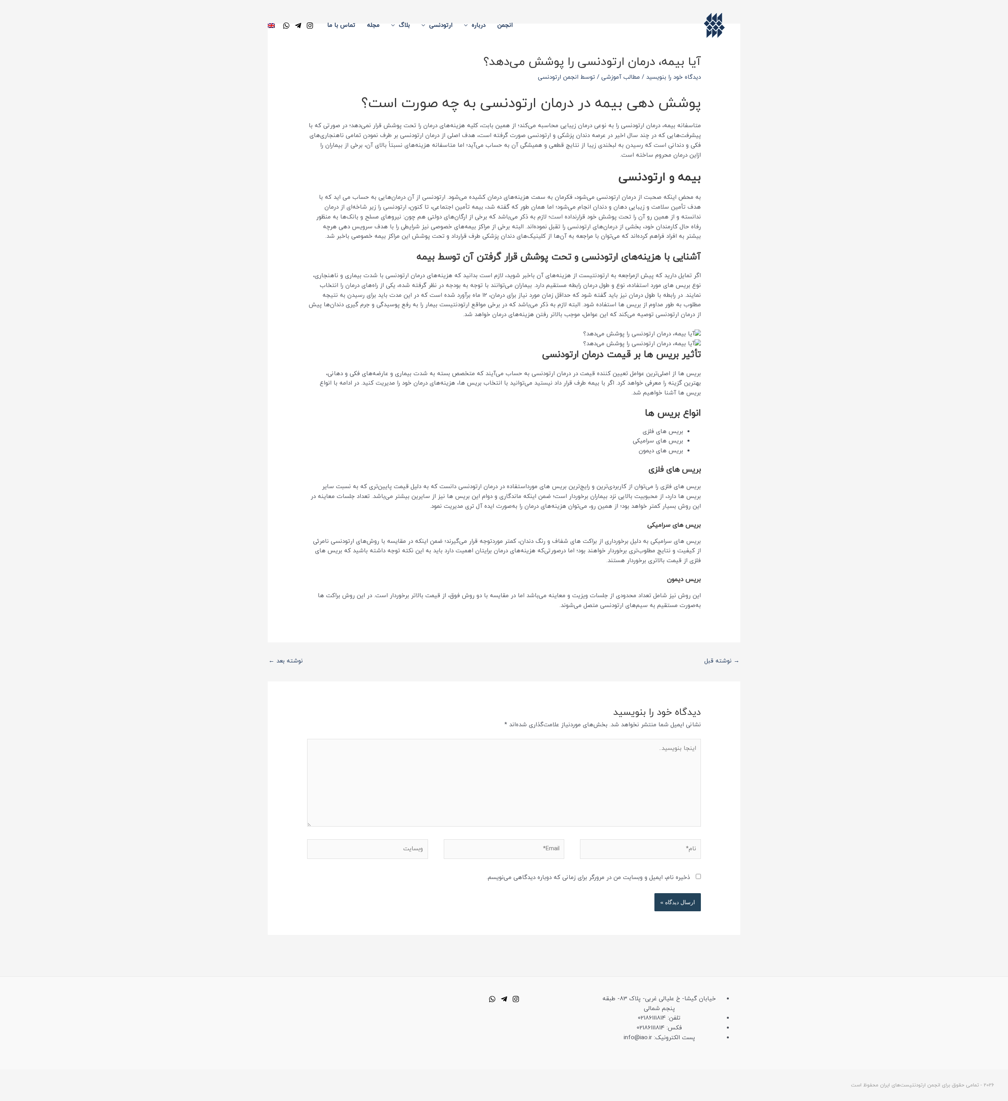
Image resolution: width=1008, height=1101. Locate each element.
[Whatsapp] (492, 999)
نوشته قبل (721, 661)
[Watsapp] (286, 25)
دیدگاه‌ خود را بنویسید (673, 77)
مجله (373, 25)
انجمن (505, 25)
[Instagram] (309, 25)
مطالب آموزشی (620, 77)
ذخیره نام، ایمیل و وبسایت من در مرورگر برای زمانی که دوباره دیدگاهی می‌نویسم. (588, 877)
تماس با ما (341, 25)
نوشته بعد (286, 661)
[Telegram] (298, 25)
